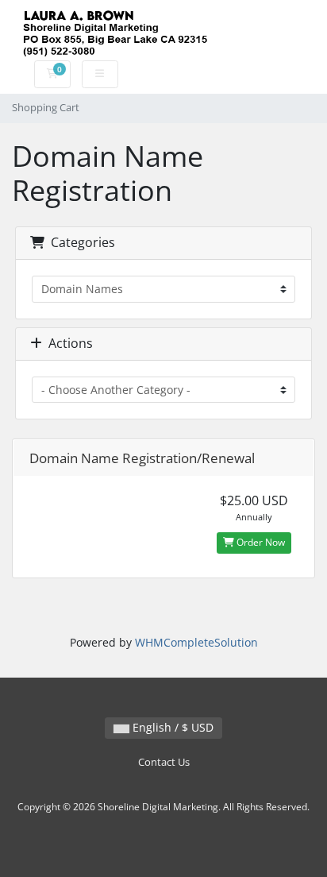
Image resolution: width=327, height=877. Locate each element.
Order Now (259, 542)
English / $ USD (171, 727)
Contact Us (164, 762)
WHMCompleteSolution (196, 642)
